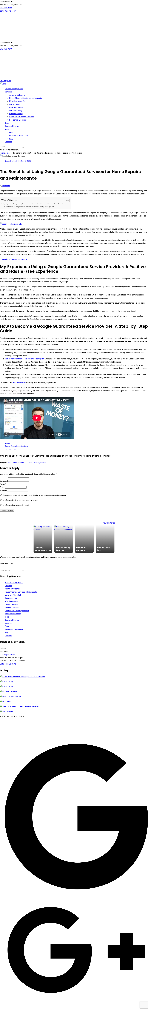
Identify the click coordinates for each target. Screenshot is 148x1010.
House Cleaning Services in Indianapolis (25, 98)
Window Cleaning (16, 114)
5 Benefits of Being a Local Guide (13, 259)
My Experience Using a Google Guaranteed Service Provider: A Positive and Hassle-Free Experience (36, 204)
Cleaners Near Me (12, 126)
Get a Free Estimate (8, 664)
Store (7, 123)
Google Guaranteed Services (16, 446)
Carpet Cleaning (15, 104)
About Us (8, 129)
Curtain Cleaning (15, 110)
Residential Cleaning (17, 120)
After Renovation (16, 107)
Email (2, 487)
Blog (11, 139)
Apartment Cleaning (17, 95)
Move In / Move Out (17, 101)
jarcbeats (6, 186)
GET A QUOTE (5, 81)
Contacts (8, 142)
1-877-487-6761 (19, 382)
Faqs (11, 132)
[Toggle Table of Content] (66, 200)
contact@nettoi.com (8, 11)
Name (3, 484)
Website (3, 490)
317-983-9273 (6, 8)
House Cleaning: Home (14, 89)
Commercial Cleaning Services (21, 117)
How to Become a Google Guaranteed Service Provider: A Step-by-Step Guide (28, 207)
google (7, 443)
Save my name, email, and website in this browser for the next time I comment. (34, 495)
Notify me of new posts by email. (16, 505)
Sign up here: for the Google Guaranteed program (24, 359)
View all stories (108, 523)
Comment (4, 481)
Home (2, 153)
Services (8, 92)
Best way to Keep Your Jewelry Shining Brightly (27, 462)
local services (10, 449)
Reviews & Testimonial (18, 135)
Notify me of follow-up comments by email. (20, 500)
